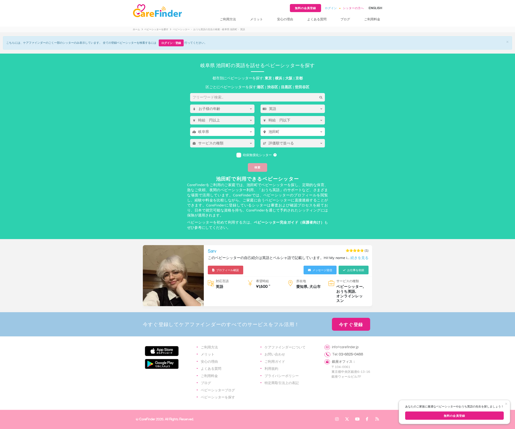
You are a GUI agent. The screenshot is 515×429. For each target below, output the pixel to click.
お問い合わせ (275, 354)
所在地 (301, 281)
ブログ (345, 19)
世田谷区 (302, 87)
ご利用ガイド (275, 361)
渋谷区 (272, 87)
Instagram (337, 419)
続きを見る (359, 257)
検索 (257, 167)
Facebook (367, 419)
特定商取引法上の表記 (282, 383)
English (375, 8)
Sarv (212, 251)
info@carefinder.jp (345, 347)
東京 (268, 78)
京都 (299, 78)
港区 (260, 87)
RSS (377, 419)
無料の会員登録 (305, 8)
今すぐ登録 (351, 324)
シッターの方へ (353, 8)
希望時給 (262, 281)
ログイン (331, 8)
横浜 (278, 78)
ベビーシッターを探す (156, 29)
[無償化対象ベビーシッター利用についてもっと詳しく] (275, 155)
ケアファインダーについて (285, 347)
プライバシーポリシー (282, 376)
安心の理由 (285, 19)
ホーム (136, 29)
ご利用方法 (228, 19)
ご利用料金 (372, 19)
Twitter (347, 419)
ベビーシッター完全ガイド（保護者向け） (289, 222)
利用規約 (271, 368)
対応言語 (222, 281)
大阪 (289, 78)
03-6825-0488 (351, 354)
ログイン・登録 (171, 43)
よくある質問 (317, 19)
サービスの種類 (347, 281)
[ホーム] (172, 11)
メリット (256, 19)
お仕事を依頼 (355, 270)
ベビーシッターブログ (218, 390)
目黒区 (286, 87)
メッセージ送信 (322, 270)
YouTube (357, 419)
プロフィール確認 (227, 270)
